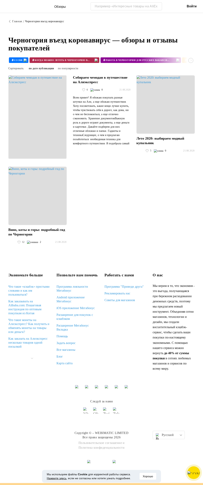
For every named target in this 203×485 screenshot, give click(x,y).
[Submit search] (158, 6)
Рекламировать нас (117, 293)
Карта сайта (64, 363)
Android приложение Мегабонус (70, 299)
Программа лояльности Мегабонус (72, 288)
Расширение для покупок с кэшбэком (74, 316)
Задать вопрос (66, 343)
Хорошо (148, 476)
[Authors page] (77, 90)
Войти (192, 6)
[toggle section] (32, 358)
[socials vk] (87, 412)
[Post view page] (37, 117)
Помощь (62, 336)
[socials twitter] (106, 412)
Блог (59, 356)
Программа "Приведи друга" (124, 286)
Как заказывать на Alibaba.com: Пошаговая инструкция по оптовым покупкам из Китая (24, 307)
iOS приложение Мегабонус (75, 308)
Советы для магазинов (119, 300)
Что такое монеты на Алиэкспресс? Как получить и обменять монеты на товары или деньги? (28, 326)
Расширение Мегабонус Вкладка (72, 327)
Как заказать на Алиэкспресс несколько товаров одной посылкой (28, 342)
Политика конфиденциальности (102, 447)
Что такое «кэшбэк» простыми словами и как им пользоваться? (29, 290)
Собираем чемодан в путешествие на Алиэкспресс (100, 79)
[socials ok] (97, 412)
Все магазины (65, 349)
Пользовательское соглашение (100, 443)
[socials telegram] (116, 412)
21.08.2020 (125, 89)
